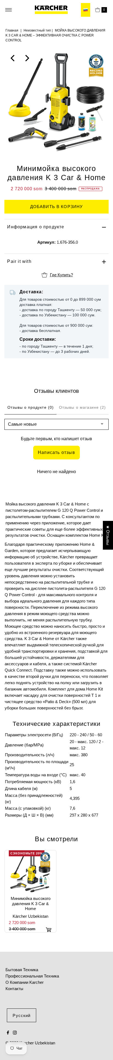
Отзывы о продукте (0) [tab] (30, 407)
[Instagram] (15, 1033)
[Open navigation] (8, 10)
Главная (11, 30)
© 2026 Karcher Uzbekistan (30, 1043)
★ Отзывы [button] (108, 535)
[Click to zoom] (100, 58)
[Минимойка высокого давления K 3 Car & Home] (30, 872)
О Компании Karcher (24, 982)
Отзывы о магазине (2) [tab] (82, 407)
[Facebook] (8, 1033)
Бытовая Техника (21, 969)
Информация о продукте (35, 226)
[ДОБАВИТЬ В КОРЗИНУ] (49, 929)
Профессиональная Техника (32, 976)
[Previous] (13, 58)
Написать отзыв (56, 452)
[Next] (27, 58)
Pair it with (19, 261)
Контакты (14, 988)
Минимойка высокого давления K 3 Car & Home (30, 903)
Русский (21, 1015)
